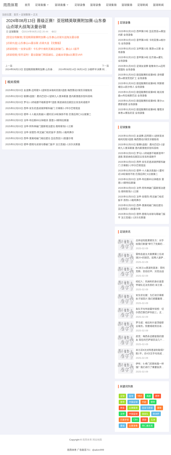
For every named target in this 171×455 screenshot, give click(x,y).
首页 (27, 5)
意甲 (122, 402)
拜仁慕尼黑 (147, 425)
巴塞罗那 (124, 419)
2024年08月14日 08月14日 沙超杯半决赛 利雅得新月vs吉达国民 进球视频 (97, 69)
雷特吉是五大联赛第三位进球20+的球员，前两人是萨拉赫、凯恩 (150, 257)
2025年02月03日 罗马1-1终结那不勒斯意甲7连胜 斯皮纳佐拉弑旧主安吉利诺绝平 (47, 102)
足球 (122, 396)
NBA (140, 396)
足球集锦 (111, 5)
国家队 (145, 414)
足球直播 (40, 5)
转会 (122, 408)
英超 (148, 396)
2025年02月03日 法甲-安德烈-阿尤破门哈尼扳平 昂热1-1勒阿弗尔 (39, 132)
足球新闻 (142, 5)
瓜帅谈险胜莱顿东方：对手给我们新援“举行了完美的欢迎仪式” (150, 244)
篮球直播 (60, 5)
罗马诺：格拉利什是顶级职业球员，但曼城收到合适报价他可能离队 (150, 326)
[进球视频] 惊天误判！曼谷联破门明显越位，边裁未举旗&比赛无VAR (44, 54)
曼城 (122, 425)
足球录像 (79, 5)
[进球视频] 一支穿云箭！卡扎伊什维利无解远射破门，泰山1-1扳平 (42, 48)
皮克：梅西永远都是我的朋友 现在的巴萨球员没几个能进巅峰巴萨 (150, 340)
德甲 (153, 402)
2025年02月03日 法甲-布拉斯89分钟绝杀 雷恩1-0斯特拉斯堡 (37, 120)
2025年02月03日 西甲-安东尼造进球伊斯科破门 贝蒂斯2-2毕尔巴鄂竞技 (42, 108)
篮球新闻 (158, 5)
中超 (144, 402)
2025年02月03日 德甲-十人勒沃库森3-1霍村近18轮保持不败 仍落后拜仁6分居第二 (48, 114)
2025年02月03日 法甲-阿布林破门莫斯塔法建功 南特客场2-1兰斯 (39, 126)
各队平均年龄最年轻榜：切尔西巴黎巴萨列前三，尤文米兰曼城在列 (150, 312)
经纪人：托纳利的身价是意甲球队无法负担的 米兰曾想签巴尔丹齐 (150, 285)
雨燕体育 (10, 5)
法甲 (122, 414)
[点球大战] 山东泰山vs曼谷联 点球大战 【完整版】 (34, 43)
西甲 (157, 396)
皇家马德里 (147, 408)
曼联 (159, 408)
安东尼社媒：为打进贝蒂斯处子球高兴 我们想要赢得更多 (150, 299)
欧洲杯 (156, 414)
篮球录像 (95, 5)
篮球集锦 (127, 5)
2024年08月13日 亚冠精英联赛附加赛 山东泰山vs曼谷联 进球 (37, 69)
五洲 (153, 419)
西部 (144, 419)
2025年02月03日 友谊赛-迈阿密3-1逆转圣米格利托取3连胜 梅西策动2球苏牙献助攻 (48, 90)
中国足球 (133, 402)
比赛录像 (133, 425)
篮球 (131, 396)
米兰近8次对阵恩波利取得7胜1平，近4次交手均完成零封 (150, 353)
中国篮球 (133, 414)
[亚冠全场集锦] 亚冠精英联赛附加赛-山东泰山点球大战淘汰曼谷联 (42, 37)
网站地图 (97, 439)
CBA (135, 419)
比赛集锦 (133, 408)
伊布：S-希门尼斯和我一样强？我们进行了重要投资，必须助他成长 (150, 367)
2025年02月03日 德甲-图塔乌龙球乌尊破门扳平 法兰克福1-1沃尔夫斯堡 (42, 144)
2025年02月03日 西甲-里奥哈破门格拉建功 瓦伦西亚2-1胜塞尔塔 (39, 138)
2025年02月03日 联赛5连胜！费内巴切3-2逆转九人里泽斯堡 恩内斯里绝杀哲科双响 (48, 96)
